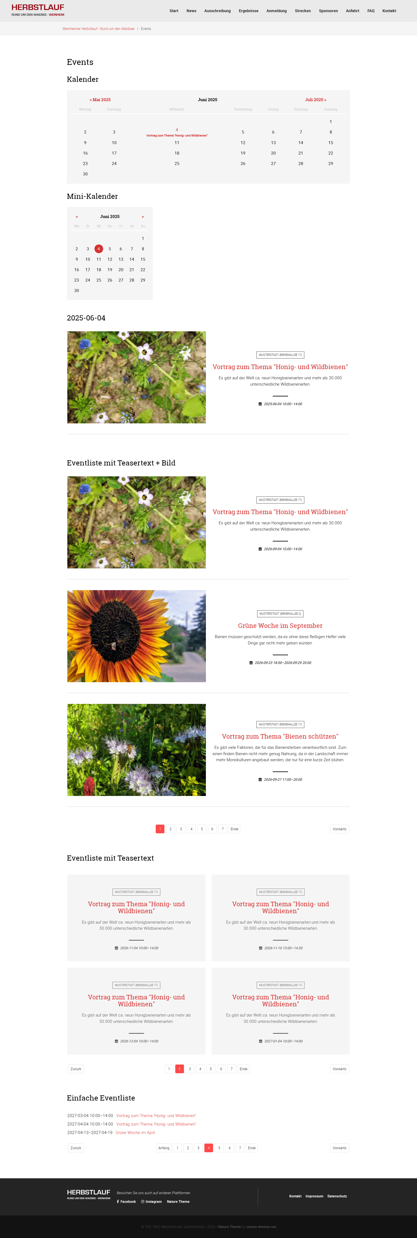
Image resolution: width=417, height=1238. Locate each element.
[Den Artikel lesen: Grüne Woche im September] (136, 679)
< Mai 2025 (100, 99)
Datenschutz (337, 1196)
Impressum (314, 1196)
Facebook (128, 1201)
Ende (234, 829)
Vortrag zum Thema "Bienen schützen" (280, 736)
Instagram (154, 1201)
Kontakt (295, 1196)
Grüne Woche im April (135, 1132)
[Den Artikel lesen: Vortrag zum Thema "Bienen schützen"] (136, 793)
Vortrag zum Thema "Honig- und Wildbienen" (280, 367)
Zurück (76, 1068)
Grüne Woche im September (280, 625)
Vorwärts (339, 829)
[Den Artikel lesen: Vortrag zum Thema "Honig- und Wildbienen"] (136, 420)
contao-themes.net (261, 1226)
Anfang (163, 1148)
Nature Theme (178, 1201)
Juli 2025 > (315, 99)
